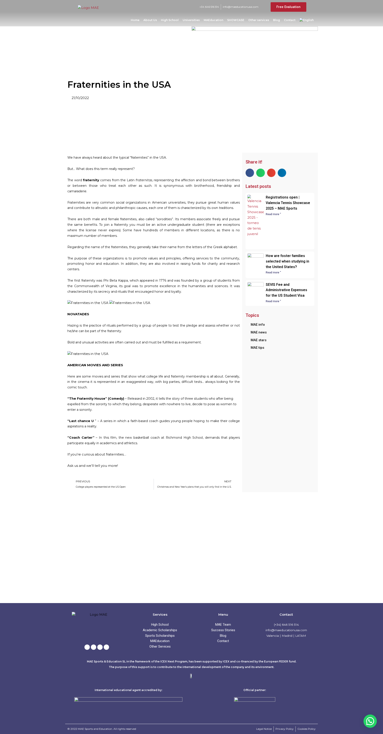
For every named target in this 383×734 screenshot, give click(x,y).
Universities (191, 20)
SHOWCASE (235, 20)
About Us (150, 20)
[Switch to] (306, 20)
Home (135, 20)
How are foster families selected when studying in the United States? (287, 261)
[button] (250, 173)
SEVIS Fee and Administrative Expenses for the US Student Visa (286, 290)
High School (170, 20)
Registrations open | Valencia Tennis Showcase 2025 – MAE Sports (288, 202)
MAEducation (213, 20)
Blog (276, 20)
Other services (258, 20)
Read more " (273, 214)
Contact (289, 20)
